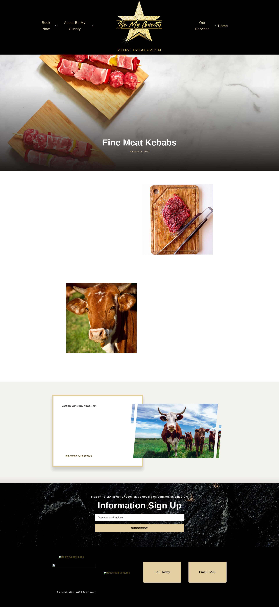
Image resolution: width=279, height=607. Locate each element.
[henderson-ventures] (117, 573)
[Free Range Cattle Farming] (71, 557)
